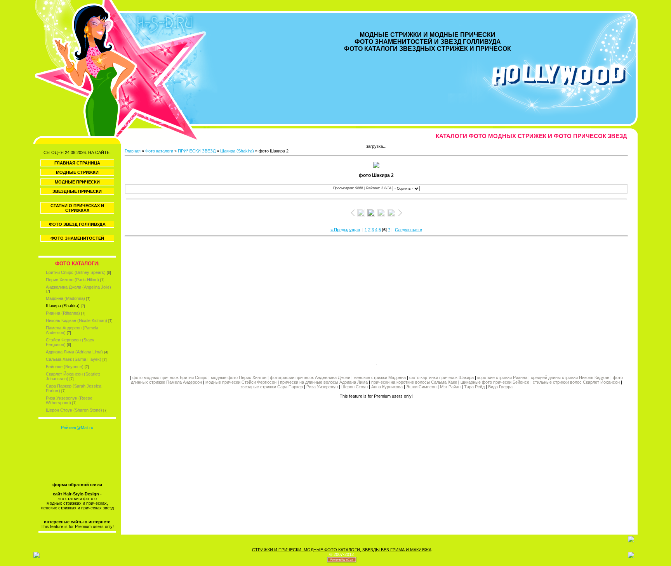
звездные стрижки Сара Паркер (271, 386)
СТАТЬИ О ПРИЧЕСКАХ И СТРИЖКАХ (77, 208)
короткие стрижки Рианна (502, 377)
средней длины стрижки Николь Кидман (570, 377)
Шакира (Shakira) (63, 305)
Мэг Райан (450, 386)
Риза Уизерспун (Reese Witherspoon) (69, 400)
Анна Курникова (387, 386)
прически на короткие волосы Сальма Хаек (414, 382)
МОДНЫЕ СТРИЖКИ (77, 172)
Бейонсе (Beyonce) (64, 366)
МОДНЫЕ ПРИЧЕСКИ (77, 182)
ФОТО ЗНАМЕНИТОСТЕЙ (77, 238)
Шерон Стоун (354, 386)
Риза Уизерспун (322, 386)
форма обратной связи (77, 484)
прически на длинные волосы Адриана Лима (324, 382)
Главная (133, 151)
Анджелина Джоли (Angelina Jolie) (78, 287)
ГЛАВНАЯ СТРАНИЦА (77, 163)
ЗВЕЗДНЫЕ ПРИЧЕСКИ (77, 191)
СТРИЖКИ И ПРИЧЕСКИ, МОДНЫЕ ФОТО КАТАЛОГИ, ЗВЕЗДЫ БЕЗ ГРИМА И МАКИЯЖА (341, 549)
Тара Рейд (474, 386)
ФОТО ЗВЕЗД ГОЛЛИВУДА (77, 224)
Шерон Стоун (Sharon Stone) (74, 410)
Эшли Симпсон (421, 386)
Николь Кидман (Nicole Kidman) (76, 320)
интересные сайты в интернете (77, 521)
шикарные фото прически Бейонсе (495, 382)
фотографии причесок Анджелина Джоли (310, 377)
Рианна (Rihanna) (63, 313)
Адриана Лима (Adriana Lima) (74, 352)
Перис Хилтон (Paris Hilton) (72, 279)
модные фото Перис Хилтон (239, 377)
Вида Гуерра (500, 386)
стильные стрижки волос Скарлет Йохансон (576, 382)
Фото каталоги (159, 151)
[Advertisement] (250, 297)
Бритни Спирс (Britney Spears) (76, 272)
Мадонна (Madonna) (65, 298)
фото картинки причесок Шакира (441, 377)
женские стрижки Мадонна (380, 377)
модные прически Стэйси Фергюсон (240, 382)
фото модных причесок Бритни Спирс (170, 377)
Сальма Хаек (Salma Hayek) (73, 359)
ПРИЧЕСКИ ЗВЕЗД (197, 151)
